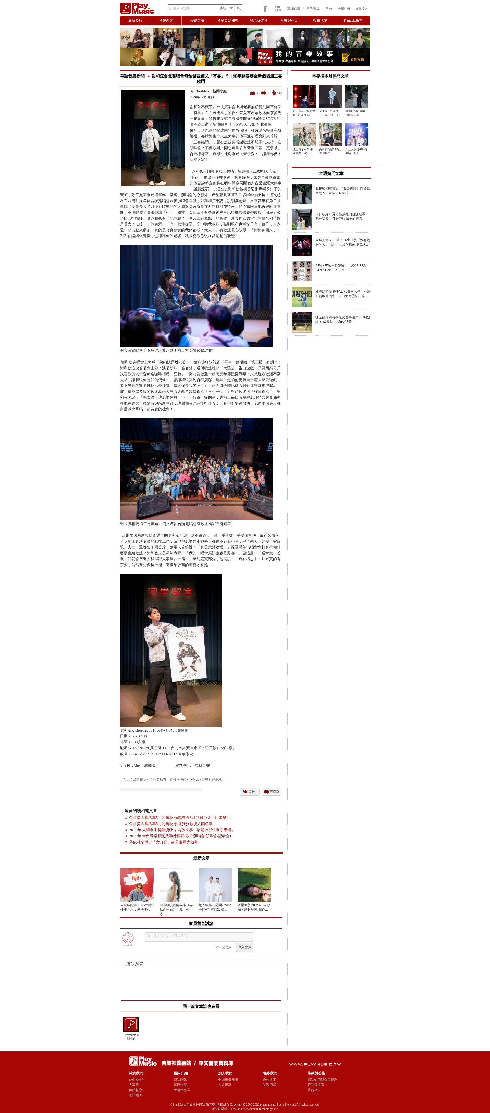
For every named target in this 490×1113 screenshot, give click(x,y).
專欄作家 (293, 9)
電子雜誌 (313, 9)
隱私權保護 (316, 1085)
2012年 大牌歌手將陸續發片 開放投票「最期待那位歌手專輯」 (182, 830)
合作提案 (269, 1080)
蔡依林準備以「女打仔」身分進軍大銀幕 (163, 842)
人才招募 (224, 1085)
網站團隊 (180, 1080)
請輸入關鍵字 (179, 8)
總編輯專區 (182, 1090)
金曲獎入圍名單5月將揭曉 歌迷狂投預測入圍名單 (171, 824)
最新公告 (314, 1090)
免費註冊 (344, 8)
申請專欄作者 (228, 1080)
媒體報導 (135, 1090)
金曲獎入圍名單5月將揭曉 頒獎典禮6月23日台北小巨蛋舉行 (179, 818)
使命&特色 (137, 1080)
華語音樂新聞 (132, 76)
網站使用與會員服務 (322, 1080)
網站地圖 (135, 1095)
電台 (328, 9)
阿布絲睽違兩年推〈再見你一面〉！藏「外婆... (176, 909)
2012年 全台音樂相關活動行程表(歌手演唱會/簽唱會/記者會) (180, 836)
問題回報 (269, 1085)
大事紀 (134, 1085)
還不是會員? (224, 947)
